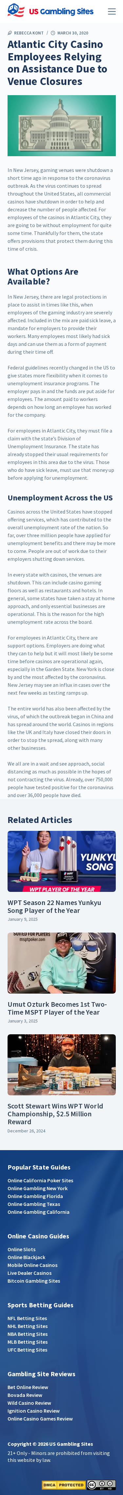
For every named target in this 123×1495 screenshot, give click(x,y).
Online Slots (21, 1249)
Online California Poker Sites (40, 1180)
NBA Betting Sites (28, 1334)
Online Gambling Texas (34, 1204)
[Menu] (112, 11)
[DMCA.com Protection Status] (64, 1484)
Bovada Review (25, 1395)
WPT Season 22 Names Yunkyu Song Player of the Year (55, 906)
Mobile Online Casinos (32, 1265)
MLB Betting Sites (28, 1341)
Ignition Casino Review (34, 1410)
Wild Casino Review (29, 1403)
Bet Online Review (28, 1387)
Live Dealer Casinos (29, 1273)
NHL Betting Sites (28, 1326)
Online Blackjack (26, 1257)
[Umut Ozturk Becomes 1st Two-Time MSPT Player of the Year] (62, 963)
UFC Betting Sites (27, 1349)
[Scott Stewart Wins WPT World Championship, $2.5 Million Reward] (62, 1064)
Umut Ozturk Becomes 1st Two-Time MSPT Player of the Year (57, 1008)
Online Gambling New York (38, 1188)
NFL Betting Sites (27, 1318)
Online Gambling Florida (35, 1196)
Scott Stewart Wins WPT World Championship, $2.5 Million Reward (56, 1113)
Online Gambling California (39, 1212)
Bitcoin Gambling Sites (34, 1280)
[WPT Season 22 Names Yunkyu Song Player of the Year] (62, 861)
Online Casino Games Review (40, 1418)
